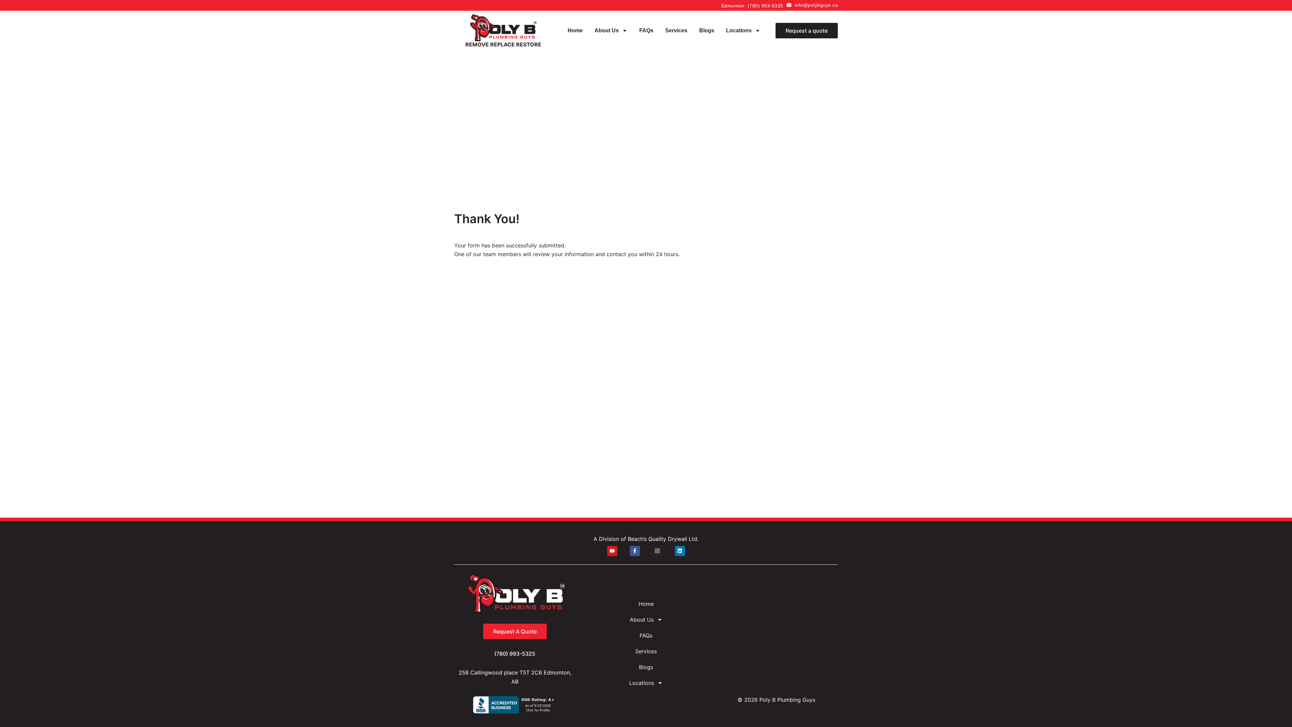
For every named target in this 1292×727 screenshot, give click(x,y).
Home (575, 30)
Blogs (706, 30)
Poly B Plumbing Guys (787, 699)
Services (676, 30)
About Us (607, 30)
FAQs (646, 30)
